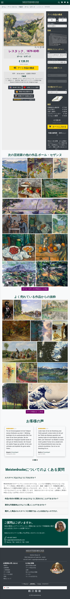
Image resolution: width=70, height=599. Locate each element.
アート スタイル (12, 7)
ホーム (4, 7)
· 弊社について (7, 578)
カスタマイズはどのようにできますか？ (20, 478)
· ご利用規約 (6, 570)
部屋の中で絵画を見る (25, 96)
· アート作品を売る (30, 567)
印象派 (21, 7)
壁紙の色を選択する (25, 92)
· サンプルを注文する (31, 576)
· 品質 (26, 570)
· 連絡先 (5, 565)
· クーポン (28, 574)
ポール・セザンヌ (30, 7)
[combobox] (57, 26)
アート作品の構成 (25, 68)
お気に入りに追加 (32, 87)
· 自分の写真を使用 (30, 565)
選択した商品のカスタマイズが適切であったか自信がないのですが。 (32, 511)
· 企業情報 (6, 567)
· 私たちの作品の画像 (31, 572)
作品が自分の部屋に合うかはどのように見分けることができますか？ (32, 499)
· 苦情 (4, 576)
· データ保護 (6, 572)
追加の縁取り (51, 23)
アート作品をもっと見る (35, 412)
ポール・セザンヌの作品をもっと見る (35, 289)
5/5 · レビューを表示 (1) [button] (27, 99)
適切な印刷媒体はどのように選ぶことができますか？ (25, 505)
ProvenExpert (15, 452)
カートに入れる (58, 127)
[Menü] (2, 2)
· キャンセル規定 (8, 574)
